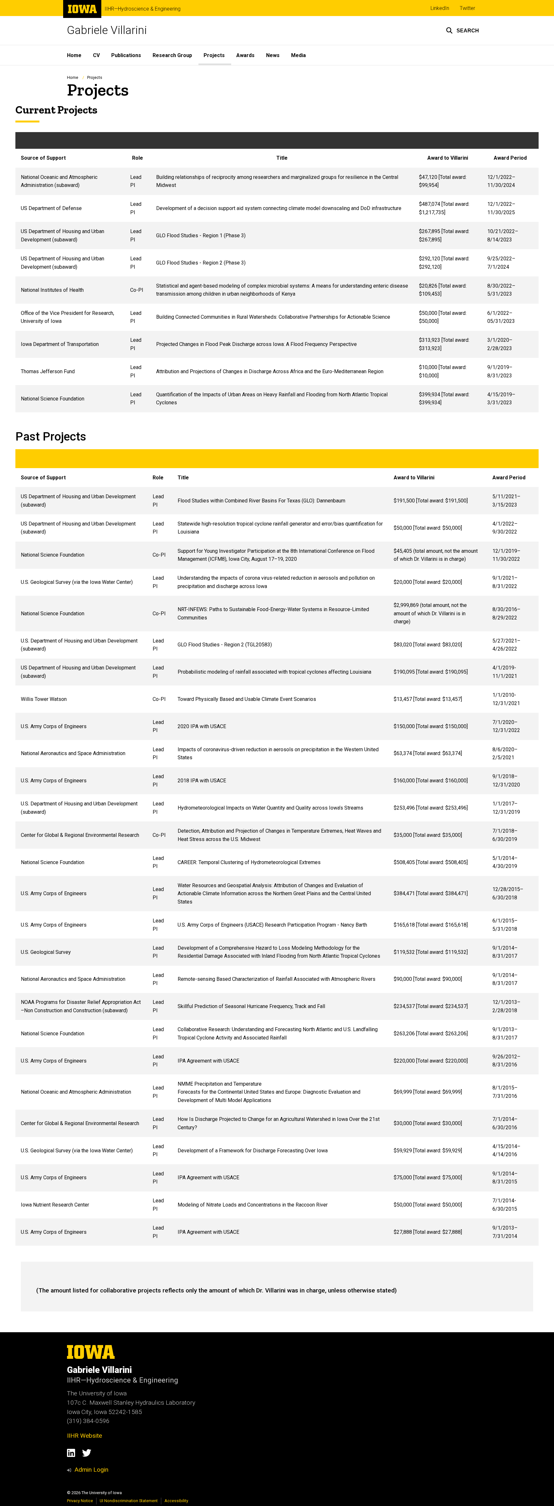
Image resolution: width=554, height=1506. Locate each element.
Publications (126, 55)
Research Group (172, 55)
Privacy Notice (80, 1500)
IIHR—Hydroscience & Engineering (142, 9)
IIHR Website (84, 1435)
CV (96, 55)
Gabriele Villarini (107, 30)
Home (74, 55)
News (273, 55)
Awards (245, 55)
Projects (214, 55)
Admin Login (91, 1469)
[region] (277, 272)
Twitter (467, 8)
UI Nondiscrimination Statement (129, 1500)
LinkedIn (440, 8)
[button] (462, 30)
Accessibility (176, 1500)
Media (298, 55)
